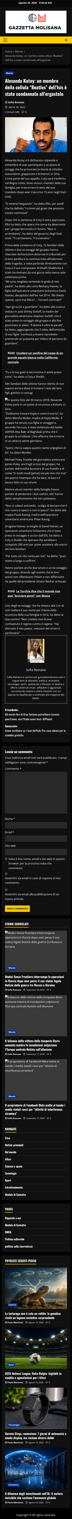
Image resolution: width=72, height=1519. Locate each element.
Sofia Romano (16, 102)
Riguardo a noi (13, 1218)
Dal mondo (10, 1152)
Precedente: (32, 714)
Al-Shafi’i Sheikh (47, 268)
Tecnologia (10, 1173)
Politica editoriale (14, 1239)
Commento (13, 768)
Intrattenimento (14, 1187)
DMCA (8, 1232)
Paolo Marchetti (15, 1322)
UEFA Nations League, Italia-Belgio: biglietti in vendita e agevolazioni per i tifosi (33, 1375)
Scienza (12, 1304)
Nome (10, 819)
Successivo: (35, 730)
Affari (8, 1159)
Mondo (9, 73)
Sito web (10, 846)
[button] (5, 40)
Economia (13, 1484)
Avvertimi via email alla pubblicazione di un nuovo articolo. (32, 896)
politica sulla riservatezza (18, 1246)
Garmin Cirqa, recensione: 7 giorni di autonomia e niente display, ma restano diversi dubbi (35, 1435)
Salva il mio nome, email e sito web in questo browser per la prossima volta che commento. (37, 863)
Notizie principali (14, 1145)
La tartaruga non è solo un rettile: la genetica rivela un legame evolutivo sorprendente (33, 1315)
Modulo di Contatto (15, 1195)
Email (9, 832)
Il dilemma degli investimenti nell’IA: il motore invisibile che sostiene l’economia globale (34, 1495)
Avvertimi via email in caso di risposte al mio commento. (33, 880)
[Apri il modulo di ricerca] (66, 40)
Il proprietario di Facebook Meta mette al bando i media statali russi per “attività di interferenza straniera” (35, 1109)
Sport (8, 1180)
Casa (7, 1138)
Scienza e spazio (13, 1166)
